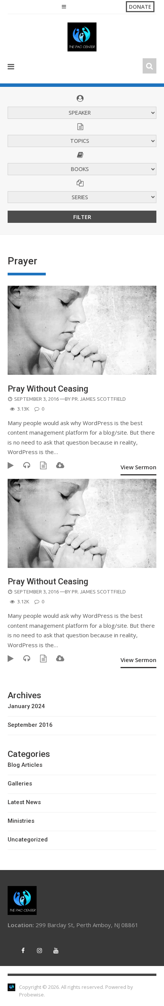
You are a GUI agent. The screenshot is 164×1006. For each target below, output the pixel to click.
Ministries (21, 820)
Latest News (24, 802)
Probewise (31, 994)
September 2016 (30, 724)
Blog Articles (25, 764)
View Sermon (138, 467)
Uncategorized (28, 839)
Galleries (20, 783)
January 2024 (26, 706)
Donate (140, 6)
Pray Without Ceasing (48, 388)
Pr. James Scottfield (99, 398)
